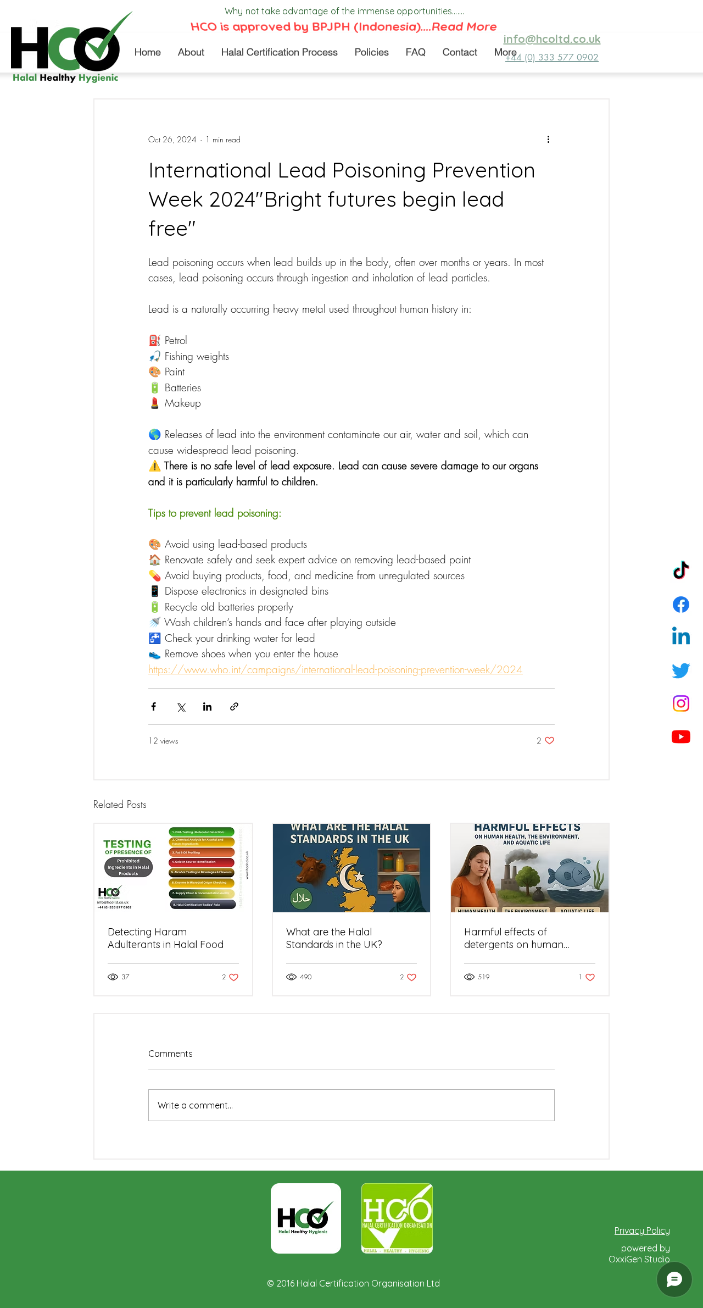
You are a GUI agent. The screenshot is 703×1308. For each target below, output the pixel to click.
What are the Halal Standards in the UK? (334, 938)
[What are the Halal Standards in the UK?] (352, 868)
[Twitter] (681, 670)
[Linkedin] (681, 638)
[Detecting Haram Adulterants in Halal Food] (173, 868)
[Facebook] (681, 605)
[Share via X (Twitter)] (180, 706)
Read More (465, 28)
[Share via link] (234, 706)
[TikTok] (681, 572)
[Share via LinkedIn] (207, 706)
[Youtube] (681, 736)
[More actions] (548, 139)
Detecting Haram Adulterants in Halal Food (166, 938)
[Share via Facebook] (153, 706)
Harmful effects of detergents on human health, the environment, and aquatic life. (529, 938)
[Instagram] (681, 703)
